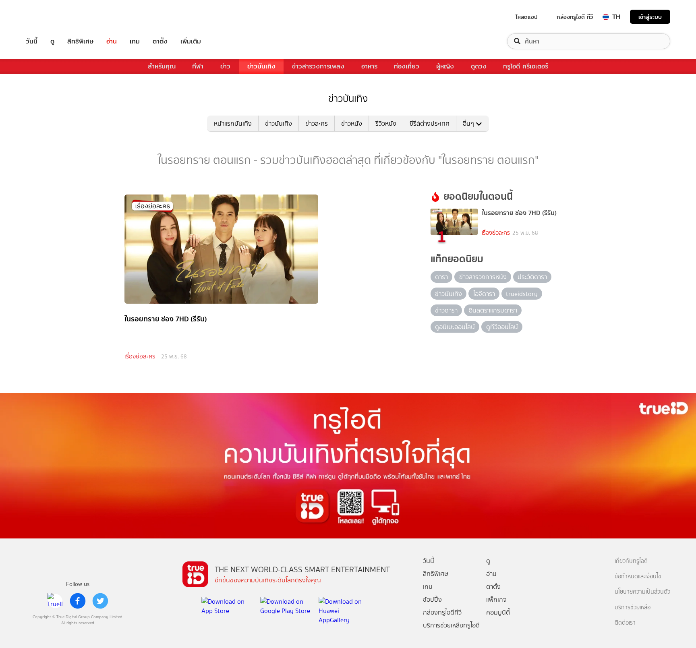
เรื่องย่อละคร (139, 356)
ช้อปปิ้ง (432, 599)
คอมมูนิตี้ (498, 612)
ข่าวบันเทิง (261, 66)
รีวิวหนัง (385, 123)
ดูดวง (479, 66)
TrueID (50, 17)
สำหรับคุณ (162, 66)
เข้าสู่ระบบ (650, 16)
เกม (135, 41)
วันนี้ (31, 41)
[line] (55, 601)
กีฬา (197, 66)
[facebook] (78, 601)
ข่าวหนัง (351, 123)
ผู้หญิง (445, 66)
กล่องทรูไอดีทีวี (442, 612)
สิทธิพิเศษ (80, 41)
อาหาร (369, 66)
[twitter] (100, 601)
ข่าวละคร (316, 123)
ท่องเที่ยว (406, 66)
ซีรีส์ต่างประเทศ (430, 123)
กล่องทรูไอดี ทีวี (575, 16)
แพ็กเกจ (496, 599)
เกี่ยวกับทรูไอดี (631, 561)
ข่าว (225, 66)
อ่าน (111, 41)
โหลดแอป (527, 16)
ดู (52, 41)
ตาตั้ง (160, 41)
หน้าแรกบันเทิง (233, 123)
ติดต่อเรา (625, 623)
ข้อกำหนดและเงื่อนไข (638, 576)
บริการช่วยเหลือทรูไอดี (451, 625)
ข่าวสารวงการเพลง (318, 66)
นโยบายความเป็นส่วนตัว (642, 592)
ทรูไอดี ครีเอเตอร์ (525, 66)
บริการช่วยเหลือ (632, 607)
